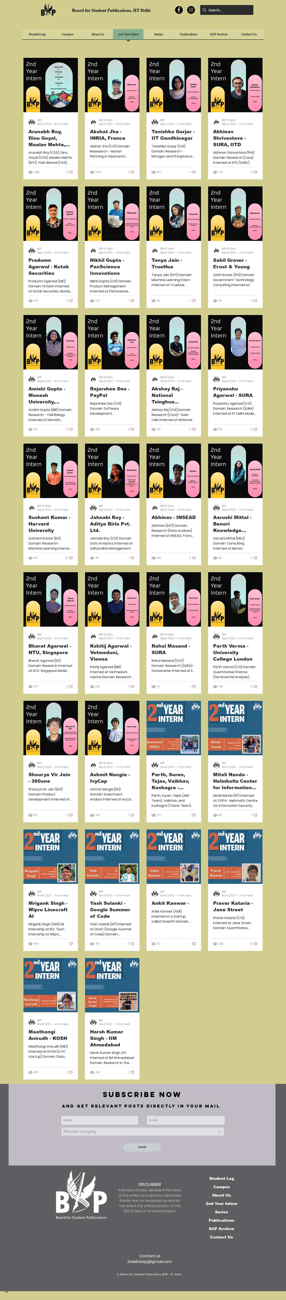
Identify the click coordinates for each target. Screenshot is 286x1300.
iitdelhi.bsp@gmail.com (150, 1261)
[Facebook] (179, 10)
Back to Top (7, 1281)
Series (221, 1212)
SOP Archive (221, 1229)
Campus (221, 1187)
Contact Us (221, 1237)
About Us (221, 1195)
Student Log (221, 1178)
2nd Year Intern (221, 1204)
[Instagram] (191, 10)
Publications (221, 1220)
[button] (219, 35)
